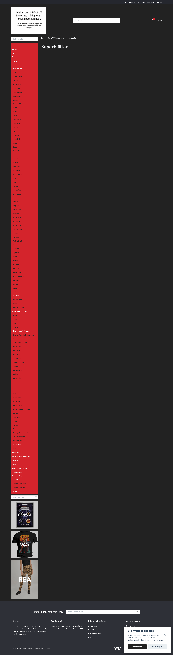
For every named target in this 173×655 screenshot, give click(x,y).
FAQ (89, 640)
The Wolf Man (17, 444)
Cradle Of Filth (17, 107)
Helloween (16, 158)
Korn (14, 185)
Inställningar (157, 647)
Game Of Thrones (18, 365)
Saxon (15, 248)
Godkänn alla (137, 647)
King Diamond (17, 177)
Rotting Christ (17, 244)
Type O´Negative (18, 279)
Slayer (15, 259)
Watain (15, 291)
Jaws (14, 397)
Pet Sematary (17, 420)
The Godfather (17, 373)
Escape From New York (20, 346)
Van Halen (16, 283)
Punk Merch (15, 299)
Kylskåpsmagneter (18, 475)
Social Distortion (18, 310)
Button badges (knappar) (20, 471)
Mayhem (15, 205)
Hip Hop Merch (16, 447)
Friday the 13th (17, 361)
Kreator (15, 189)
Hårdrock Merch (17, 72)
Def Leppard (17, 126)
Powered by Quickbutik (42, 651)
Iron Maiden (17, 169)
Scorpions (16, 252)
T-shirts (14, 60)
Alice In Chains (17, 79)
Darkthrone (16, 115)
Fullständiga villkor (94, 636)
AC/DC (15, 75)
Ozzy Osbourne (18, 232)
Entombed (16, 142)
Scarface (15, 432)
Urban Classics (16, 483)
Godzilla (15, 377)
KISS (14, 181)
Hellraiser (16, 389)
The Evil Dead (17, 350)
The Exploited (17, 303)
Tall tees (14, 52)
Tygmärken (15, 455)
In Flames (16, 166)
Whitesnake (16, 295)
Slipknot (15, 263)
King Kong (16, 404)
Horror (15, 322)
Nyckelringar (16, 467)
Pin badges (15, 463)
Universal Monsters (19, 440)
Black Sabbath (17, 95)
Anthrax (15, 83)
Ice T (14, 451)
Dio (14, 134)
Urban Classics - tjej (19, 491)
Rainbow (16, 240)
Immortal (16, 162)
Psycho (15, 424)
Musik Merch (16, 68)
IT (13, 393)
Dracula (15, 342)
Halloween (16, 385)
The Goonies (17, 381)
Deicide (15, 130)
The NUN (16, 416)
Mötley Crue (17, 228)
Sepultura (16, 256)
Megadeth (16, 209)
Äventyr (15, 330)
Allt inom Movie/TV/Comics (20, 334)
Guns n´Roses (17, 154)
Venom (15, 287)
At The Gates (17, 87)
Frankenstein (17, 357)
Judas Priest (17, 173)
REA (13, 56)
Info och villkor (93, 629)
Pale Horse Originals (18, 479)
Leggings (15, 64)
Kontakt (91, 633)
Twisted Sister (17, 275)
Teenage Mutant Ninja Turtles (22, 436)
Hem (13, 48)
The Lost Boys (17, 408)
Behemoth (16, 91)
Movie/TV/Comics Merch (19, 314)
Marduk (15, 201)
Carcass (15, 103)
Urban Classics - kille (19, 487)
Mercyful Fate (17, 213)
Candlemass (17, 99)
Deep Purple (17, 122)
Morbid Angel (17, 220)
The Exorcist (17, 353)
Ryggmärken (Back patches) (21, 459)
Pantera (15, 236)
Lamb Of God (17, 193)
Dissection (16, 138)
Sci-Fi (14, 326)
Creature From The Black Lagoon (23, 338)
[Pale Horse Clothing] (30, 22)
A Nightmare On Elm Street (21, 412)
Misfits (15, 306)
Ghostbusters (17, 369)
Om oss (14, 494)
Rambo (15, 428)
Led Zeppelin (17, 197)
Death (15, 119)
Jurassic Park (17, 400)
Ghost (15, 146)
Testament (16, 267)
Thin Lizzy (16, 271)
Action (15, 318)
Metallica (16, 216)
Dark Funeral (17, 111)
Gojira (15, 150)
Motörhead (16, 224)
